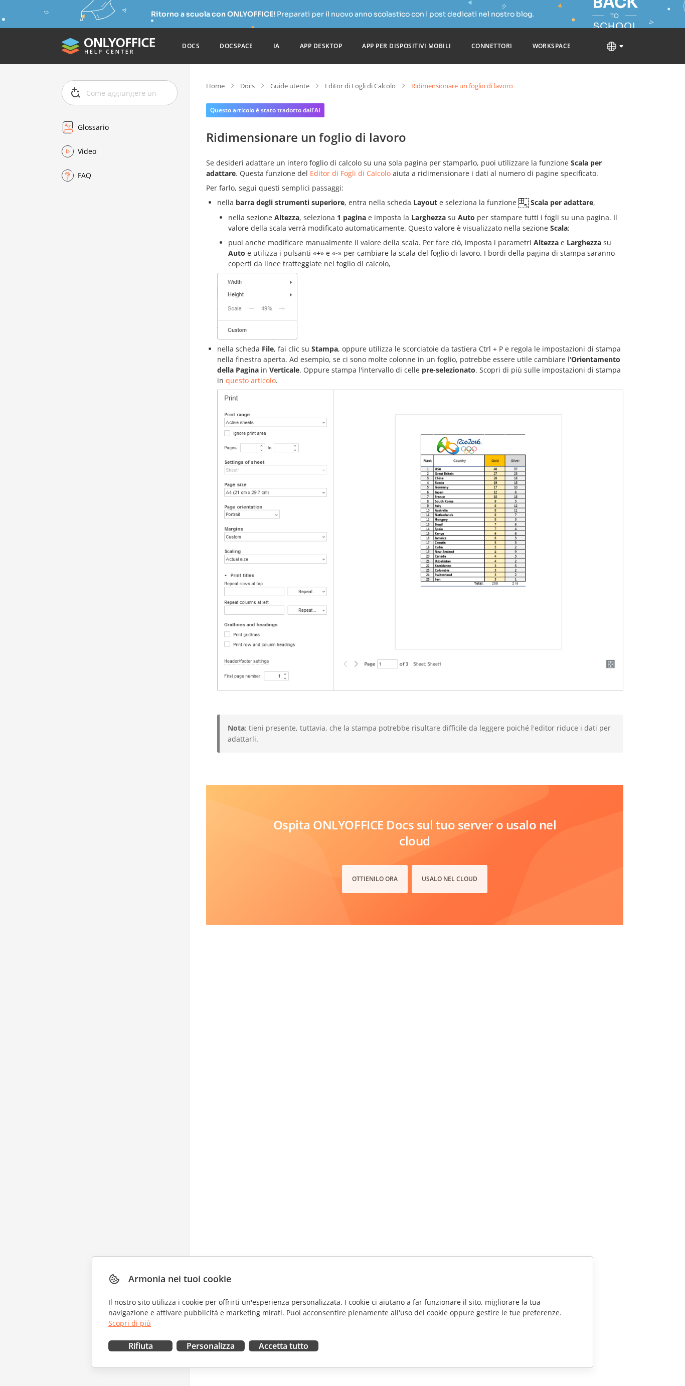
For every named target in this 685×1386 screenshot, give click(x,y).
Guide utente (289, 85)
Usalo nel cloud (449, 879)
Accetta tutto (283, 1345)
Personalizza (211, 1345)
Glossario (93, 127)
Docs (247, 85)
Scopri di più (129, 1323)
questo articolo (251, 380)
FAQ (84, 175)
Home (215, 85)
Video (87, 151)
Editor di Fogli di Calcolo (360, 85)
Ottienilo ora (375, 879)
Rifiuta (140, 1345)
